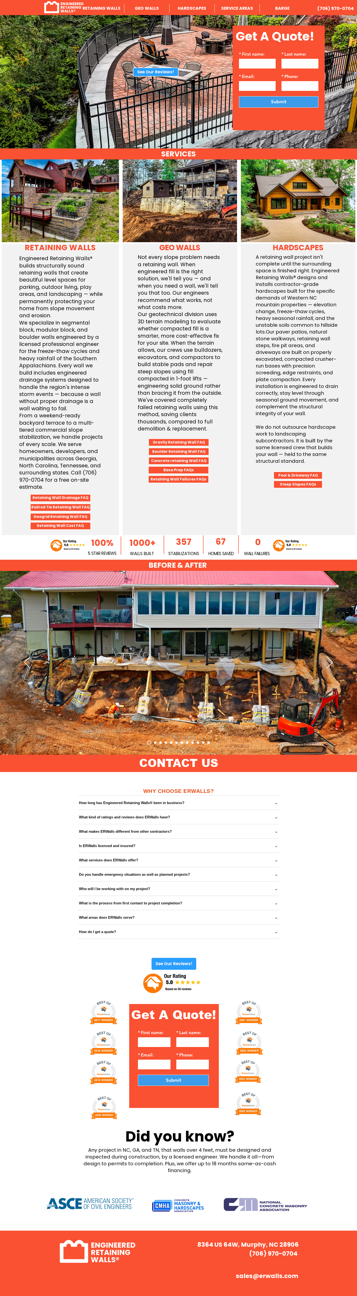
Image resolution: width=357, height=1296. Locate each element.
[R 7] (176, 742)
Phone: (289, 76)
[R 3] (154, 743)
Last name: (293, 54)
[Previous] (27, 662)
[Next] (330, 662)
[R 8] (182, 742)
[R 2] (192, 742)
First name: (251, 54)
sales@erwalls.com (267, 1276)
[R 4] (160, 742)
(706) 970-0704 (335, 8)
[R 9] (198, 742)
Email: (247, 76)
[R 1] (148, 742)
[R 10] (187, 742)
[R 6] (171, 742)
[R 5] (166, 742)
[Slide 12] (208, 742)
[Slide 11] (203, 742)
